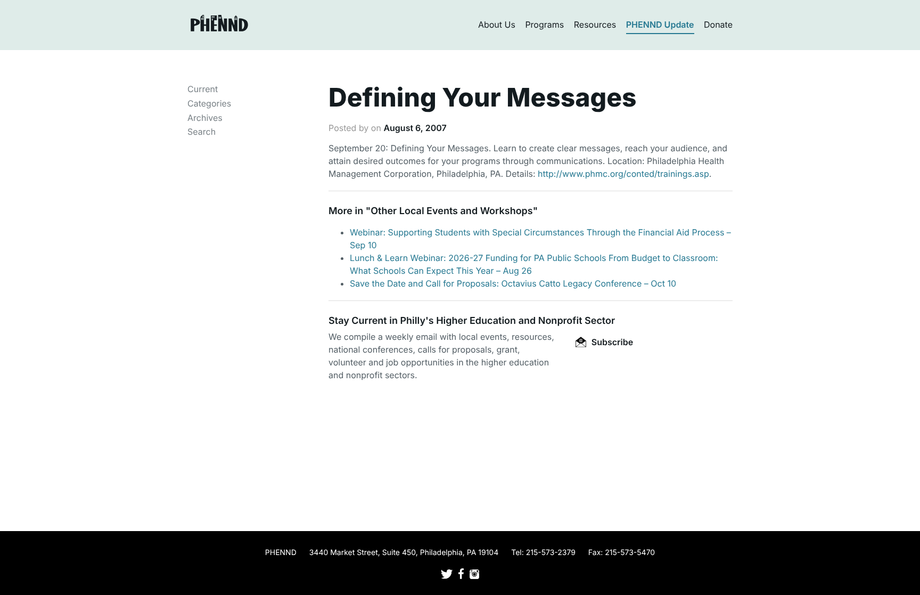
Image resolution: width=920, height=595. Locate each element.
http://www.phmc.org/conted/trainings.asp (623, 173)
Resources (595, 24)
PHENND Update (660, 24)
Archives (205, 117)
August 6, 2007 (414, 128)
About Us (496, 24)
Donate (718, 24)
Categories (209, 103)
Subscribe (611, 342)
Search (201, 131)
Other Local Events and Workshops (451, 211)
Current (202, 89)
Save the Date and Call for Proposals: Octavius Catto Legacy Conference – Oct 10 (513, 283)
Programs (544, 24)
